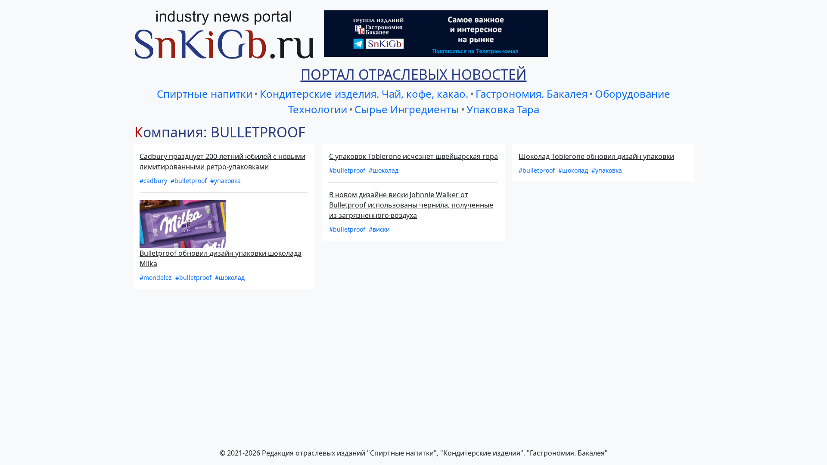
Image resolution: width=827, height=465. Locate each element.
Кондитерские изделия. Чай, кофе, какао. (364, 94)
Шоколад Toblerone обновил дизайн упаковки (596, 156)
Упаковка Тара (502, 109)
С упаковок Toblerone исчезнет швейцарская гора (413, 156)
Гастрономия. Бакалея (532, 94)
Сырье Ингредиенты (406, 109)
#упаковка (225, 181)
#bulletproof (189, 181)
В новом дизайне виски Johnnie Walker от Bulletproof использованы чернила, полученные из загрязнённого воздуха (411, 205)
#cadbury (154, 181)
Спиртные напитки (204, 94)
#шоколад (230, 277)
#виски (379, 229)
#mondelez (157, 277)
